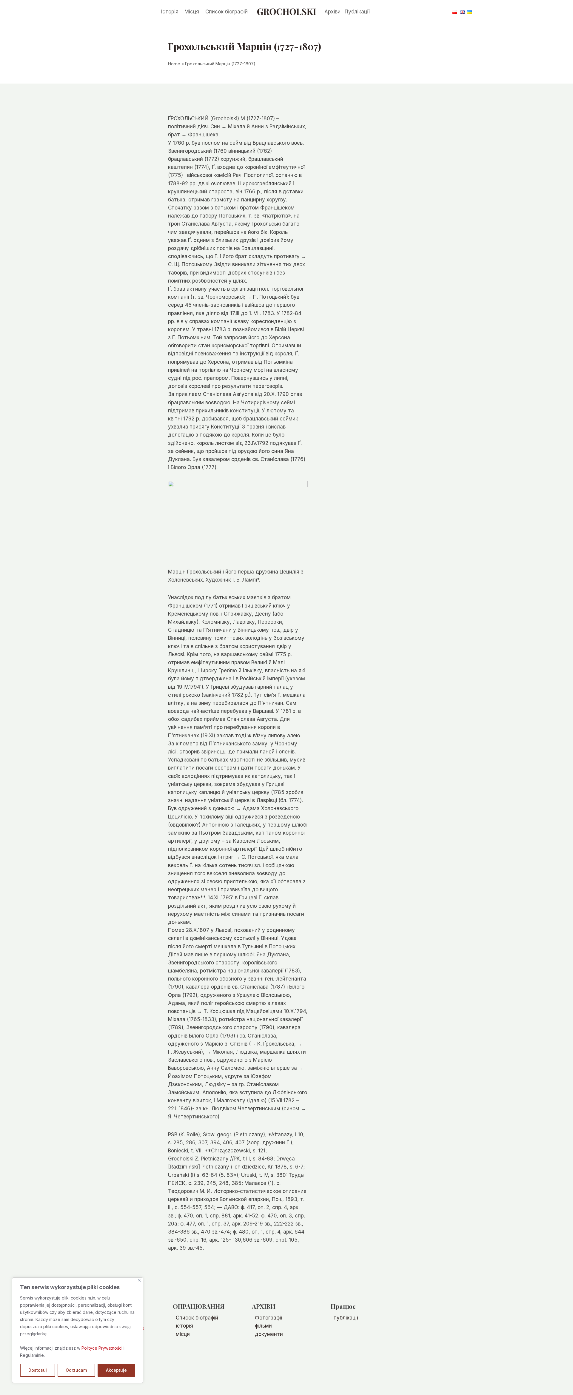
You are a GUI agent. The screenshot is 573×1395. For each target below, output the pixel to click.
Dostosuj (37, 1370)
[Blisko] (139, 1280)
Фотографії (268, 1318)
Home (174, 63)
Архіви (332, 12)
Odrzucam (76, 1370)
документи (269, 1334)
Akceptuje (116, 1370)
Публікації (357, 12)
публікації (346, 1318)
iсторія (184, 1326)
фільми (263, 1326)
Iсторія (169, 12)
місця (183, 1334)
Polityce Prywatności (101, 1348)
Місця (191, 12)
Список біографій (226, 12)
